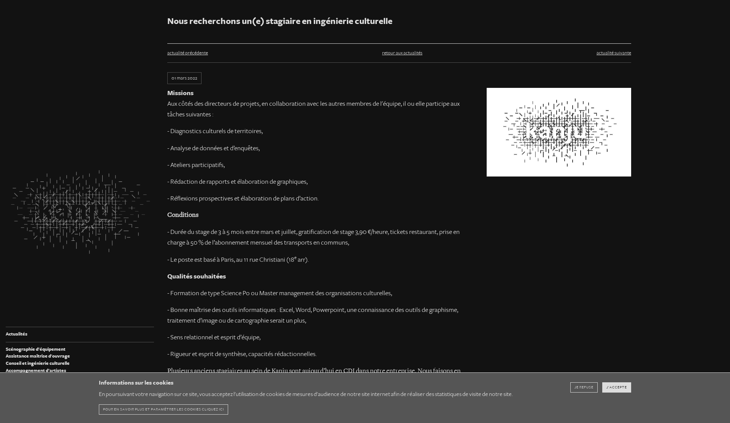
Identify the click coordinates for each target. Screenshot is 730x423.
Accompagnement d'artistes (36, 370)
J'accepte (616, 387)
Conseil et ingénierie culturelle (38, 363)
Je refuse (584, 387)
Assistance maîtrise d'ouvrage (38, 356)
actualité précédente (187, 53)
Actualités (16, 334)
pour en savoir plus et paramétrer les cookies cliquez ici (163, 409)
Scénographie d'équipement (35, 349)
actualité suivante (614, 53)
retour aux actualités (402, 53)
